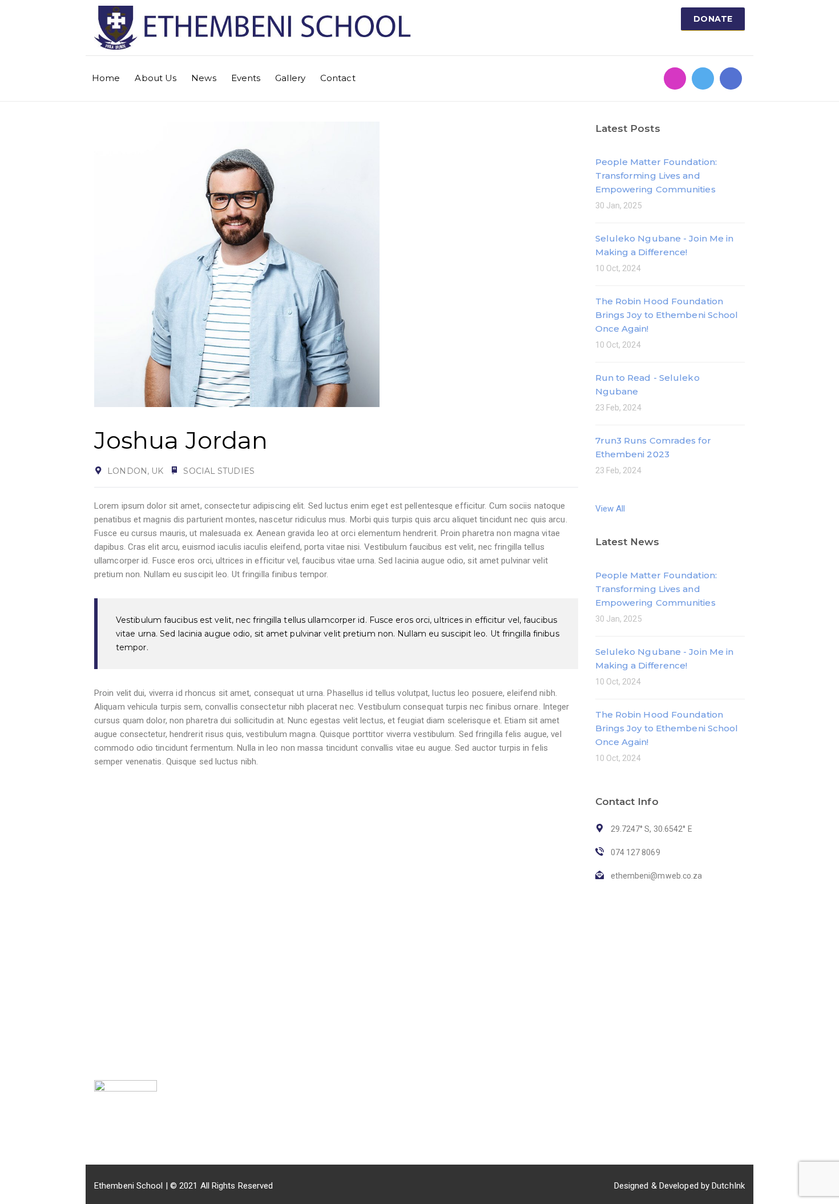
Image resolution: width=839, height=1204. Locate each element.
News (203, 78)
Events (246, 78)
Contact (338, 78)
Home (106, 78)
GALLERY (223, 1047)
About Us (155, 78)
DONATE (712, 19)
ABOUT (219, 994)
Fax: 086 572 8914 (588, 1010)
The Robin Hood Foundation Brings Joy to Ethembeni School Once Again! (667, 315)
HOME (216, 977)
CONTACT (224, 1065)
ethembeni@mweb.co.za (600, 992)
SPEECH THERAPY (352, 994)
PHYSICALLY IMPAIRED (361, 1012)
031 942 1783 (579, 974)
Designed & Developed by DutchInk (679, 1186)
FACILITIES (342, 951)
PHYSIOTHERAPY (350, 1030)
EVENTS (221, 1030)
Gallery (290, 78)
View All (610, 509)
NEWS (216, 1012)
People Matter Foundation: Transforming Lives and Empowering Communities (656, 175)
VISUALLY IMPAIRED (355, 977)
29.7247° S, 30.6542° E (596, 1027)
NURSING (334, 1047)
